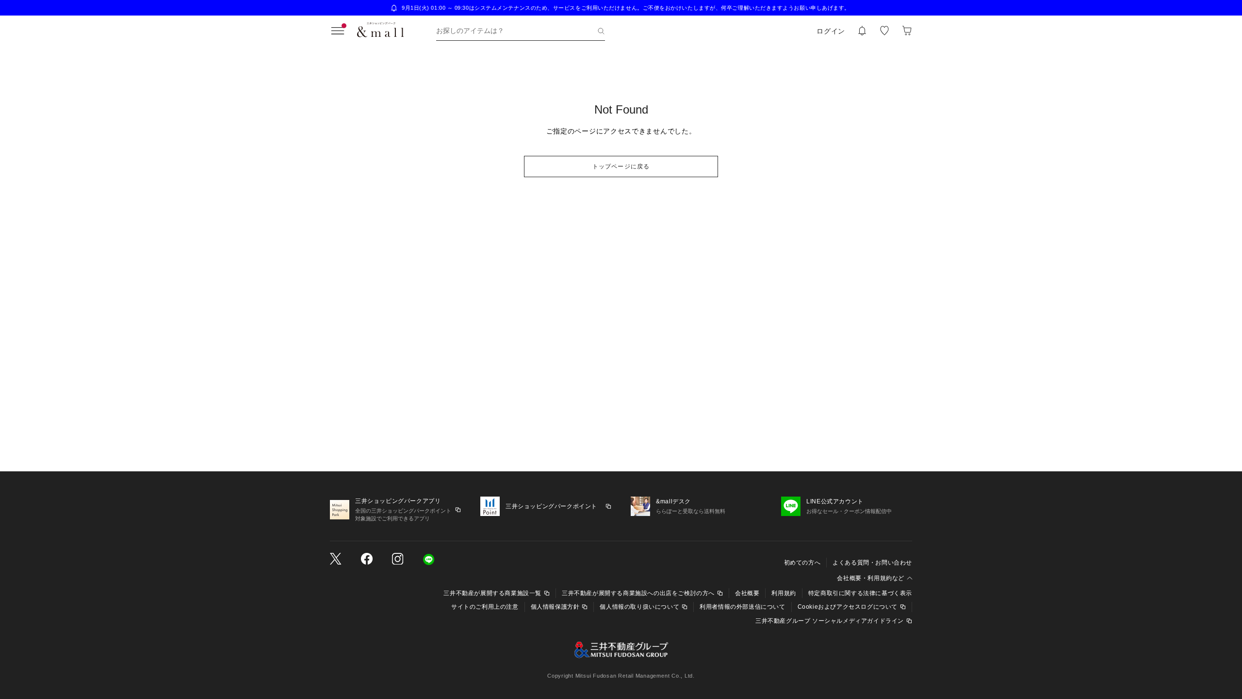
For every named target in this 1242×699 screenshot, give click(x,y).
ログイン (831, 31)
